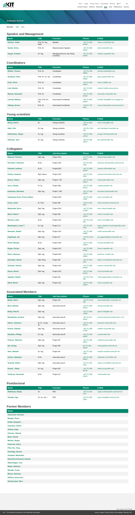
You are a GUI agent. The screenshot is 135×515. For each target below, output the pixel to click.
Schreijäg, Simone (15, 452)
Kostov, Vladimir (14, 329)
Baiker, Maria (13, 300)
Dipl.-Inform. (42, 174)
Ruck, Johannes (14, 254)
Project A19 (57, 243)
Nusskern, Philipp (15, 334)
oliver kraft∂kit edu (104, 82)
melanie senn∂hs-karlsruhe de (109, 351)
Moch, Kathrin (13, 214)
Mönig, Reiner (13, 123)
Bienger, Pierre (13, 418)
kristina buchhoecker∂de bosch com (111, 317)
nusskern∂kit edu (104, 334)
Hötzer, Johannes (14, 323)
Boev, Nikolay (13, 306)
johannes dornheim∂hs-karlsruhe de (111, 163)
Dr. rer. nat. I (42, 397)
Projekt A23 (57, 254)
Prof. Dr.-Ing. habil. (43, 43)
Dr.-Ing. (40, 54)
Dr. (39, 123)
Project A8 (56, 260)
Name (10, 38)
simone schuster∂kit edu (107, 266)
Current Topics (83, 7)
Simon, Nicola (13, 271)
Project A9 (56, 277)
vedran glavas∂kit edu (106, 180)
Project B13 (57, 208)
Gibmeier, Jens (13, 140)
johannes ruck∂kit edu (106, 254)
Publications (118, 7)
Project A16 (57, 220)
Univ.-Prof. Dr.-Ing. (43, 100)
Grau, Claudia (13, 186)
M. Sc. (40, 186)
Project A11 (57, 283)
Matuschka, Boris (14, 208)
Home (80, 3)
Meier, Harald (13, 437)
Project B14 (57, 197)
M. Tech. (41, 203)
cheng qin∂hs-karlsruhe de (107, 346)
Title (40, 38)
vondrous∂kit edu (104, 374)
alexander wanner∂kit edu (107, 94)
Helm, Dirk (12, 128)
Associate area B (59, 306)
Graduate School (15, 21)
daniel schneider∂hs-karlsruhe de (110, 260)
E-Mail (100, 38)
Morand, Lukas (13, 220)
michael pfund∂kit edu (106, 243)
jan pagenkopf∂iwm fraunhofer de (110, 237)
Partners (92, 7)
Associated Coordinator (61, 100)
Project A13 (57, 266)
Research (99, 7)
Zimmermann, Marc (15, 481)
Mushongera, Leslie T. (16, 226)
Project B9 (56, 214)
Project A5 (56, 351)
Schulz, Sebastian (15, 357)
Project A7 (56, 237)
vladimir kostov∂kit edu (106, 329)
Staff (105, 7)
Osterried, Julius (14, 444)
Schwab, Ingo (13, 397)
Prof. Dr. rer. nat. (44, 77)
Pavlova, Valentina (15, 340)
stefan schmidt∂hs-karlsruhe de (109, 363)
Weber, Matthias (14, 466)
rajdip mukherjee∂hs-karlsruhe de (110, 392)
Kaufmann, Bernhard (16, 191)
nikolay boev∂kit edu (105, 306)
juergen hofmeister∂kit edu (107, 134)
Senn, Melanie (13, 351)
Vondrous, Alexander (16, 374)
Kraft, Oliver (12, 82)
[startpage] (131, 7)
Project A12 (57, 248)
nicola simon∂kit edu (105, 271)
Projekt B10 (57, 168)
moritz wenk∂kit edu (105, 283)
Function (57, 38)
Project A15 (57, 174)
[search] (131, 4)
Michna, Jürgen (14, 440)
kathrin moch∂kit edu (105, 214)
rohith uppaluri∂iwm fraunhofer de (110, 277)
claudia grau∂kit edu (105, 186)
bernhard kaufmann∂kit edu (108, 191)
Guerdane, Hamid (14, 426)
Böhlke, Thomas (14, 71)
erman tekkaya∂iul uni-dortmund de (110, 105)
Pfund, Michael (13, 243)
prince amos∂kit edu (105, 197)
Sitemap (112, 3)
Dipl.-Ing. (41, 157)
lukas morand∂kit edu (105, 220)
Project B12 (57, 157)
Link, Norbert (13, 88)
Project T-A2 (57, 180)
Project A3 (56, 374)
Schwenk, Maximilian (16, 455)
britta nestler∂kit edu (105, 48)
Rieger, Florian (13, 248)
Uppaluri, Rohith (14, 277)
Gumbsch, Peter (14, 77)
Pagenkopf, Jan (14, 237)
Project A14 (57, 231)
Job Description (60, 153)
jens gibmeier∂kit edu (105, 140)
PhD (54, 392)
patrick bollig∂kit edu (105, 311)
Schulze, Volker (14, 42)
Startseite (10, 27)
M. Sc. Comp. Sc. (43, 324)
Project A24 (57, 163)
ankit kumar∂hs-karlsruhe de (108, 203)
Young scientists (59, 123)
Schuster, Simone (14, 266)
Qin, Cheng (12, 346)
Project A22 (57, 271)
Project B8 (56, 203)
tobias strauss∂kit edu (106, 369)
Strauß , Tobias (13, 369)
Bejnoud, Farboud (15, 157)
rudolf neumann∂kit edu (106, 231)
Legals (86, 3)
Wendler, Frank (13, 470)
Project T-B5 (57, 191)
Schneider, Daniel (14, 260)
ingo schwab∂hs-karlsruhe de (108, 397)
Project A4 (56, 300)
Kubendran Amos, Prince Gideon (20, 197)
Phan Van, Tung (14, 448)
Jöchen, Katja (13, 429)
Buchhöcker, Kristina (16, 317)
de (127, 3)
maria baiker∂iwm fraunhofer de (109, 300)
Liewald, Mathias (14, 100)
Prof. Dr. (41, 48)
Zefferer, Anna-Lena (15, 477)
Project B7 (56, 340)
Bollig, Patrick (13, 311)
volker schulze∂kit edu (106, 42)
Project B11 (57, 186)
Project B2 (56, 369)
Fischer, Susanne (14, 174)
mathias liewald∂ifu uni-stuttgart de (110, 100)
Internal (126, 7)
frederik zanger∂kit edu (106, 54)
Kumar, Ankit (13, 203)
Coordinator (57, 71)
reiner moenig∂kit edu (105, 123)
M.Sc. (40, 163)
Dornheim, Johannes (16, 163)
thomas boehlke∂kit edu (106, 71)
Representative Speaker (61, 48)
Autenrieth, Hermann (16, 415)
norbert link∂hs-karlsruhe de (108, 88)
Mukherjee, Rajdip (15, 392)
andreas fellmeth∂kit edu (107, 168)
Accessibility (104, 3)
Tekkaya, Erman (14, 105)
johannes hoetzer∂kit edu (107, 323)
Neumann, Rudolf (14, 231)
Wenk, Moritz (13, 283)
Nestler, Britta (13, 48)
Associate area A (59, 323)
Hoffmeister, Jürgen (15, 134)
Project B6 (56, 346)
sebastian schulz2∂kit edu (107, 357)
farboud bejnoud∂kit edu (106, 157)
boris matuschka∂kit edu (107, 208)
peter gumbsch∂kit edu (106, 77)
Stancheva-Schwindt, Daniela (19, 459)
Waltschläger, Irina (15, 463)
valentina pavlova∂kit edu (107, 340)
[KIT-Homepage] (8, 5)
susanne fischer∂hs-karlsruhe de (110, 174)
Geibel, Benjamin (14, 422)
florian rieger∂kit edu (105, 248)
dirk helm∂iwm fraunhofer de (108, 128)
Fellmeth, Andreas (15, 168)
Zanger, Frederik (14, 54)
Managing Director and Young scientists (63, 55)
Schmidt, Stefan (14, 363)
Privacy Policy (94, 3)
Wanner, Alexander (15, 94)
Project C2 (56, 226)
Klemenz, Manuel (14, 433)
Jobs (110, 7)
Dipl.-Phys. (42, 260)
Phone (86, 38)
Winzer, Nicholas (14, 474)
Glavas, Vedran (13, 180)
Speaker (56, 42)
